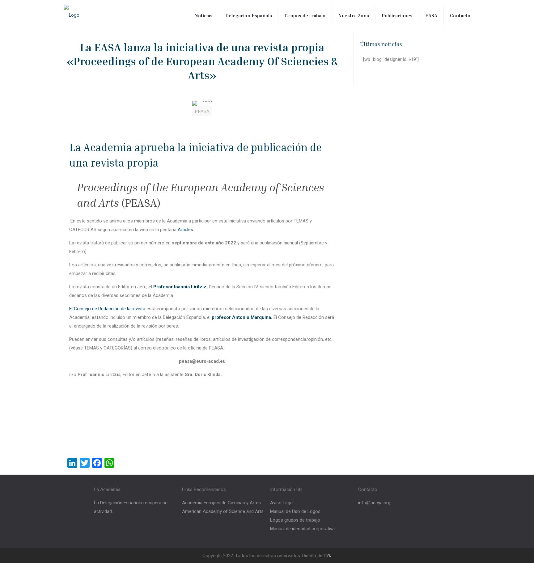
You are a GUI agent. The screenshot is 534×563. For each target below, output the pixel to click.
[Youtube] (408, 525)
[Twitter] (390, 525)
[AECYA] (71, 15)
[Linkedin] (426, 525)
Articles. (185, 229)
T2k (327, 555)
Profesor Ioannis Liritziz (179, 287)
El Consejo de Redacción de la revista (107, 308)
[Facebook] (371, 525)
